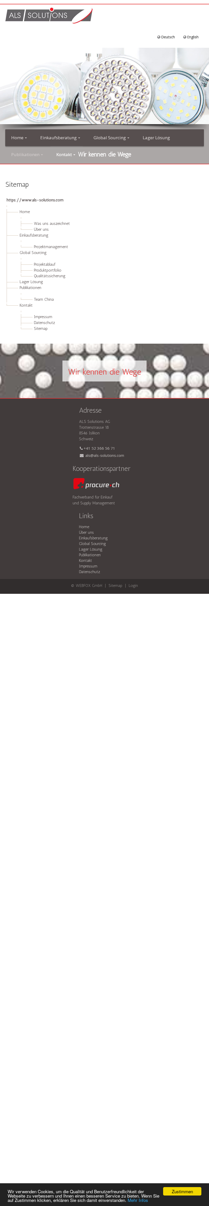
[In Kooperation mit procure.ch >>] (96, 484)
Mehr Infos (138, 1200)
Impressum (43, 316)
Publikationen (30, 287)
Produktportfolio (47, 270)
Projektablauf (44, 264)
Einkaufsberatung (34, 235)
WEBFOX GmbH (89, 585)
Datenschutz (44, 322)
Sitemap (41, 328)
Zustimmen (182, 1191)
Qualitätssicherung (50, 275)
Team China (44, 299)
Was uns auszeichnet (52, 223)
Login (133, 585)
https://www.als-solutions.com (35, 200)
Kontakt (26, 305)
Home (25, 211)
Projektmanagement (51, 246)
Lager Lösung (31, 281)
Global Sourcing (33, 252)
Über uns (41, 229)
